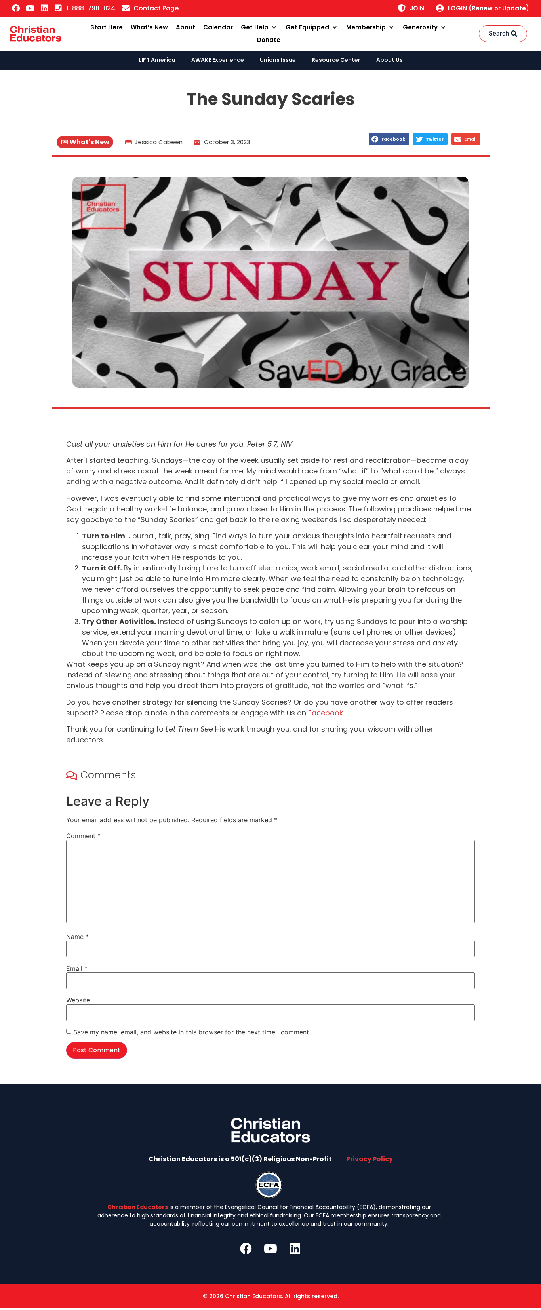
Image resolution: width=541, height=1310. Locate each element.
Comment (83, 836)
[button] (259, 27)
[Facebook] (16, 8)
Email (77, 968)
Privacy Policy (369, 1159)
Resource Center (336, 60)
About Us (389, 60)
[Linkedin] (44, 8)
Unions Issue (278, 60)
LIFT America (157, 60)
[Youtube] (30, 8)
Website (78, 1000)
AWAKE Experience (217, 60)
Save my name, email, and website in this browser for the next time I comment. (192, 1032)
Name (77, 937)
